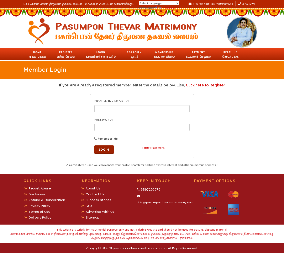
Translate (169, 7)
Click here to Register (205, 85)
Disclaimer (37, 194)
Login (104, 149)
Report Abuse (40, 188)
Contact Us (95, 194)
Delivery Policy (40, 217)
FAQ (89, 206)
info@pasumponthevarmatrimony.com (212, 3)
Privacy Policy (39, 206)
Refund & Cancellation (47, 200)
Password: (103, 119)
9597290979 (248, 3)
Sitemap (93, 217)
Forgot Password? (153, 147)
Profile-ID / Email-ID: (111, 100)
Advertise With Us (100, 212)
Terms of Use (39, 212)
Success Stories (98, 200)
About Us (93, 188)
